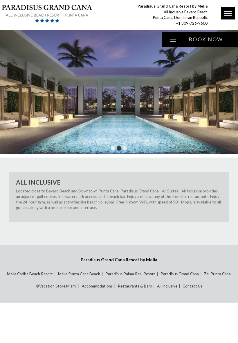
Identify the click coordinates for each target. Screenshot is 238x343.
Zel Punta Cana (217, 273)
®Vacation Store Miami (56, 286)
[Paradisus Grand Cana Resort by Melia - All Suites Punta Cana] (56, 13)
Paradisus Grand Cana (180, 273)
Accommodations (97, 286)
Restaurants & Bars (135, 286)
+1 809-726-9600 (192, 23)
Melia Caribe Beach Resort (30, 273)
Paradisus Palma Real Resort (130, 273)
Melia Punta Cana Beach (79, 273)
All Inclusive (167, 286)
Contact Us (192, 286)
